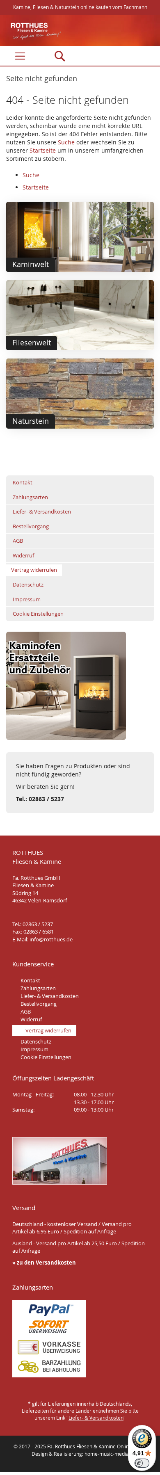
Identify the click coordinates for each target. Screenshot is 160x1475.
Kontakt (22, 482)
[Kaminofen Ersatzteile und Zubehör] (66, 738)
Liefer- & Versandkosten (42, 511)
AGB (18, 540)
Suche (66, 142)
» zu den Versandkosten (44, 1262)
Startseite (43, 150)
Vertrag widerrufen (34, 569)
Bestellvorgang (31, 526)
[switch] (142, 1463)
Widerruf (23, 555)
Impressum (27, 599)
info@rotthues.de (51, 939)
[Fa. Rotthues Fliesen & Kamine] (31, 31)
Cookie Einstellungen (38, 613)
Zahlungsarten (30, 497)
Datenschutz (28, 584)
